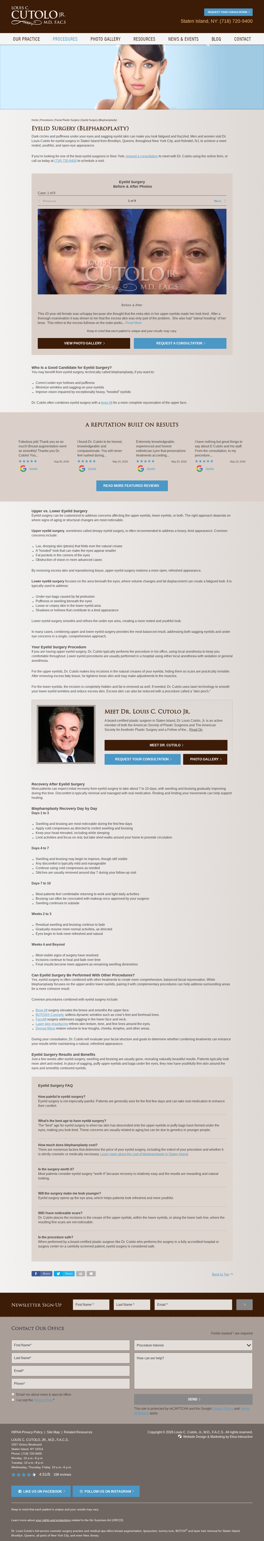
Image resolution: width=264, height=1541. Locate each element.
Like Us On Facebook (42, 1491)
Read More (133, 323)
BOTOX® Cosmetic (50, 1015)
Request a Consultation (179, 343)
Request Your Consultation (227, 12)
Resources (144, 38)
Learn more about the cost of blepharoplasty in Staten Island (144, 1154)
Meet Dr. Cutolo (165, 745)
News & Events (183, 38)
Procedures (65, 38)
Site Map (53, 1432)
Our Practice (26, 38)
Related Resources (78, 1432)
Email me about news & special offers (43, 1394)
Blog (217, 38)
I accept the (24, 1400)
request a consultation (142, 156)
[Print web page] (80, 1273)
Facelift (41, 1019)
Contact (242, 38)
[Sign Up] (244, 1304)
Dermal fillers (45, 1028)
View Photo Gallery (83, 343)
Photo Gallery (105, 38)
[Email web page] (91, 1273)
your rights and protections (53, 1520)
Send (192, 1399)
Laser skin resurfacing (52, 1024)
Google (33, 468)
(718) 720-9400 (31, 1453)
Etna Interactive (241, 1436)
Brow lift (41, 1010)
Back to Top (220, 1274)
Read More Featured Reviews (131, 485)
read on (196, 729)
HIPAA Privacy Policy (27, 1432)
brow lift (106, 402)
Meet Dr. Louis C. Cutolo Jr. (147, 711)
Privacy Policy (222, 1408)
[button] (207, 201)
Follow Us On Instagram (108, 1491)
